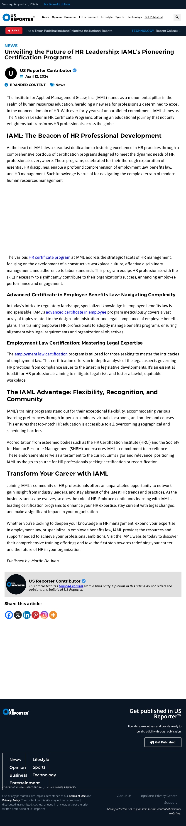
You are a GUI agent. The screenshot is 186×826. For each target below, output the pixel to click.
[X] (18, 615)
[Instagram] (44, 615)
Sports (120, 17)
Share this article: (23, 603)
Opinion (57, 17)
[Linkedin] (27, 615)
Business (70, 17)
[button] (177, 17)
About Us (124, 796)
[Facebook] (9, 615)
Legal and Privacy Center (158, 796)
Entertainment (89, 17)
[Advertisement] (93, 220)
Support (170, 803)
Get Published (154, 17)
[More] (53, 615)
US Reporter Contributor (46, 70)
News (45, 17)
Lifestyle (107, 17)
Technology (134, 17)
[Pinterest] (35, 615)
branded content (71, 586)
